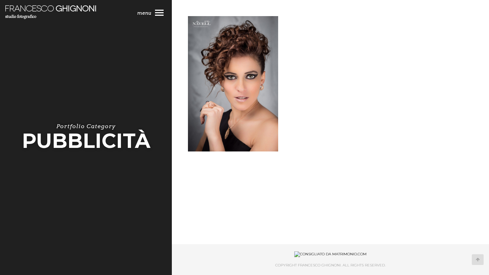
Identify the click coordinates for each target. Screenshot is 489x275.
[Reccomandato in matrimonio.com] (330, 254)
